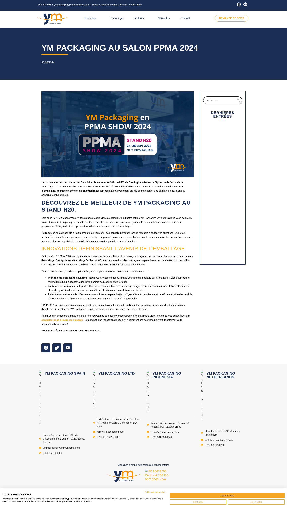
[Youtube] (245, 4)
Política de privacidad (155, 492)
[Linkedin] (239, 4)
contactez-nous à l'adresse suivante (62, 319)
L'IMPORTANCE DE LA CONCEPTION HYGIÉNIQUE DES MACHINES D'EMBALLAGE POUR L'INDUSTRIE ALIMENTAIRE (222, 246)
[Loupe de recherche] (238, 100)
